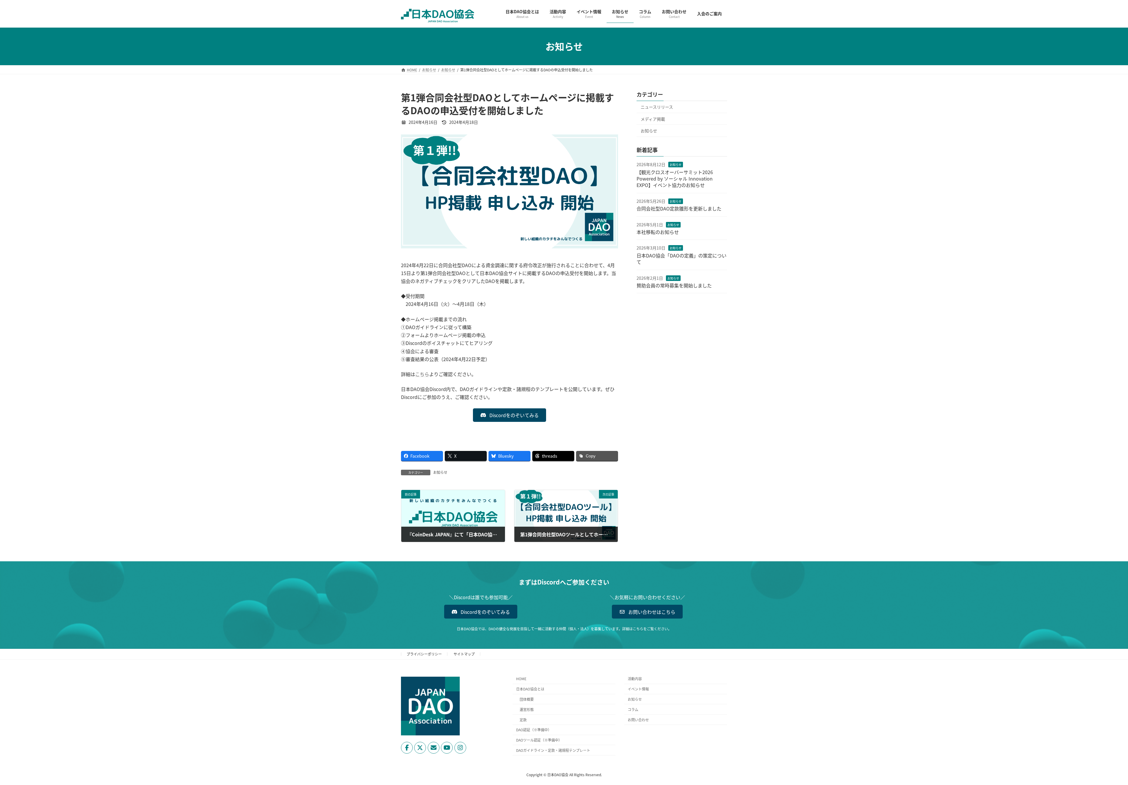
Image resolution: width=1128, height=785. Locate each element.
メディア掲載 (653, 119)
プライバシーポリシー (424, 653)
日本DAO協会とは (530, 688)
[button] (509, 415)
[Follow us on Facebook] (407, 748)
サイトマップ (464, 653)
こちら (422, 374)
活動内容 (635, 678)
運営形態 (527, 709)
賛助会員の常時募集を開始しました (674, 285)
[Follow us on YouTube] (447, 748)
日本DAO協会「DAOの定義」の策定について (681, 258)
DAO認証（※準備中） (533, 729)
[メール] (433, 748)
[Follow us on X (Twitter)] (420, 748)
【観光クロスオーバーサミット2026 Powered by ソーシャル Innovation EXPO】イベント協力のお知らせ (677, 178)
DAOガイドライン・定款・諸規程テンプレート (553, 750)
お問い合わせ (638, 719)
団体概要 (527, 699)
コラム (633, 709)
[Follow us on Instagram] (460, 748)
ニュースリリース (657, 107)
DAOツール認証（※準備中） (539, 739)
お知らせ (440, 472)
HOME (521, 678)
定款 (523, 719)
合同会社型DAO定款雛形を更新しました (679, 208)
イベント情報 (638, 688)
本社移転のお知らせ (658, 231)
